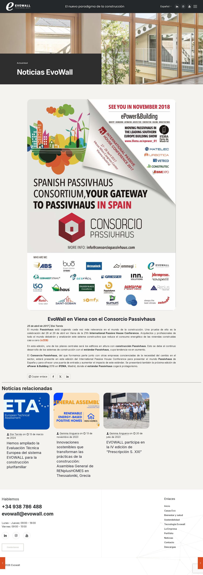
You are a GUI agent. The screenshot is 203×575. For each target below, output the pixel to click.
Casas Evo (170, 510)
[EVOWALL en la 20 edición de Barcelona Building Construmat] (200, 563)
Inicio (167, 506)
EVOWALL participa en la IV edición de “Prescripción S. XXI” (125, 447)
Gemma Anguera (69, 433)
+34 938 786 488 (22, 507)
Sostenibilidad (172, 519)
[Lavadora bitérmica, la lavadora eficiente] (2, 563)
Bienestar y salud (173, 515)
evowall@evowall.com (27, 514)
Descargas (170, 547)
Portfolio (168, 533)
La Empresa (170, 528)
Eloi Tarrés (16, 434)
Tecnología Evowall (174, 524)
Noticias (168, 537)
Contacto (169, 542)
